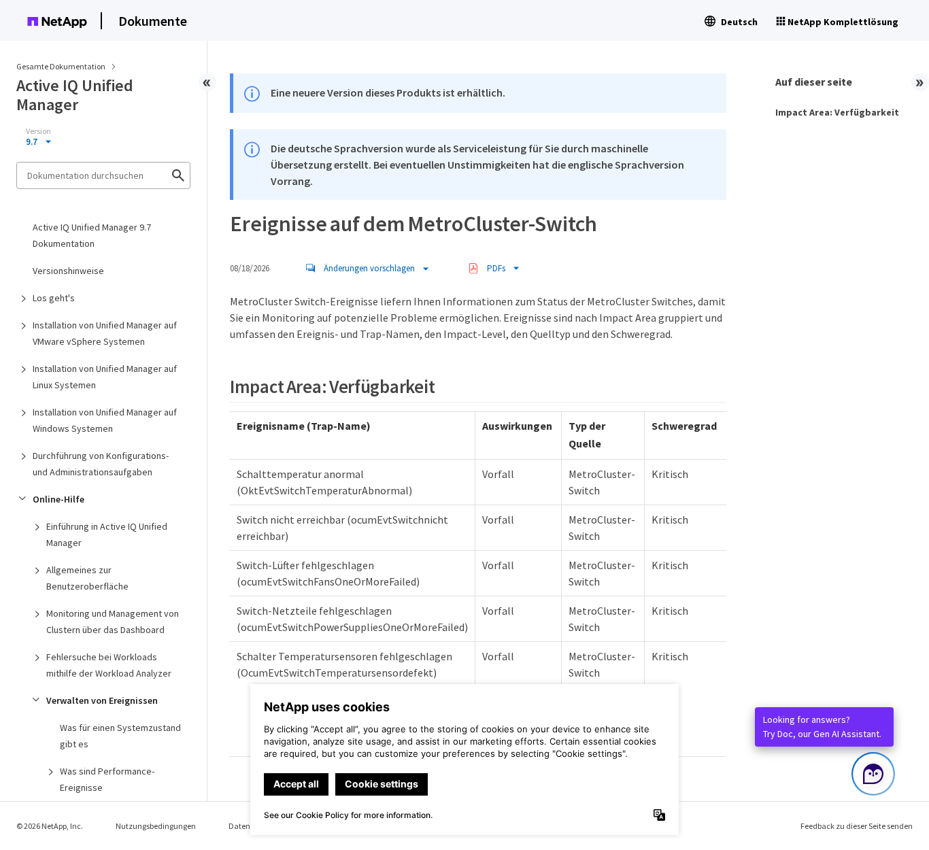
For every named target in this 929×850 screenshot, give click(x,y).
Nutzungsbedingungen (156, 826)
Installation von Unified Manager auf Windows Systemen (105, 420)
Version (38, 131)
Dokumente (152, 20)
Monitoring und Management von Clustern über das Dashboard (112, 621)
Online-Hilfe (58, 499)
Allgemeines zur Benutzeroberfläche (87, 578)
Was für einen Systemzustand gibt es (120, 735)
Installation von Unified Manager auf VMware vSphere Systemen (105, 333)
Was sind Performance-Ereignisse (107, 779)
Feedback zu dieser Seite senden (856, 826)
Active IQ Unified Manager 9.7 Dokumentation (92, 235)
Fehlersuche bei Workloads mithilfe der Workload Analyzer (108, 665)
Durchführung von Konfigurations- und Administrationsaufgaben (101, 463)
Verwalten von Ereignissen (102, 700)
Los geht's (54, 298)
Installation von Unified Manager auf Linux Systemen (105, 376)
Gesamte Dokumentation (60, 66)
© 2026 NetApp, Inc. (49, 826)
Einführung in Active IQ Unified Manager (106, 534)
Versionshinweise (68, 271)
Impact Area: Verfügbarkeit (837, 112)
